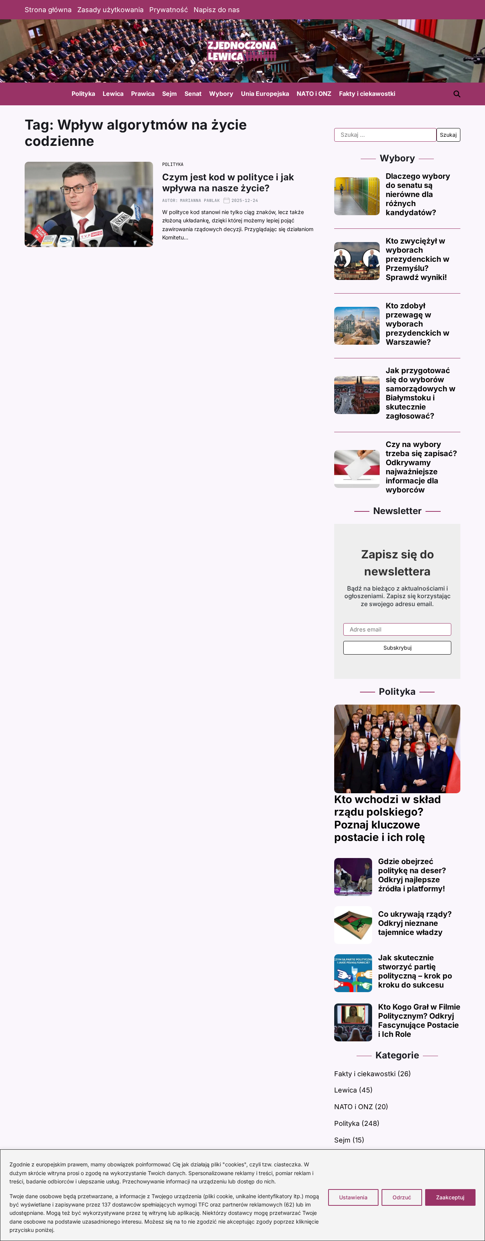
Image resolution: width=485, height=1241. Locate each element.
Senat (193, 93)
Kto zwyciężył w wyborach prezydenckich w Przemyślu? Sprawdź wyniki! (417, 259)
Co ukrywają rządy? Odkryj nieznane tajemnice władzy (415, 923)
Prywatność (168, 10)
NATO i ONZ (314, 93)
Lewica (113, 93)
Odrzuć (402, 1197)
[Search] (457, 94)
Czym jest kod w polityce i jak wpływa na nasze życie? (228, 183)
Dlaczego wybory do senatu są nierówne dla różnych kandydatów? (418, 194)
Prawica (143, 93)
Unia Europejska (265, 93)
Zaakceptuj (450, 1197)
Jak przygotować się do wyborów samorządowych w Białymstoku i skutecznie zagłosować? (420, 393)
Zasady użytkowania (110, 10)
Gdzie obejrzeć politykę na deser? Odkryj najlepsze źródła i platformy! (412, 875)
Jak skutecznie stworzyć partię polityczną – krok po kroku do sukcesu (415, 971)
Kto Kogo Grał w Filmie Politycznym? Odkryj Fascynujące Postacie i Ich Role (419, 1020)
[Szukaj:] (385, 135)
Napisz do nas (217, 10)
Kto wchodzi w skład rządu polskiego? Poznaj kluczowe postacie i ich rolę (387, 818)
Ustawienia (353, 1197)
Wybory (221, 93)
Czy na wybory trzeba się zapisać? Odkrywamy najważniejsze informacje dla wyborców (421, 467)
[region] (242, 1195)
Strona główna (48, 10)
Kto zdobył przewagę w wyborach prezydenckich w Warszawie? (417, 324)
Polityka (83, 93)
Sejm (169, 93)
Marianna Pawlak (200, 200)
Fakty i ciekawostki (367, 93)
